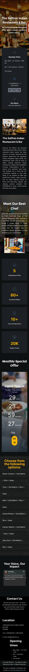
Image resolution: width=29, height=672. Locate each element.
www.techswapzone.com (18, 670)
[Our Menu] (14, 99)
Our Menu (14, 103)
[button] (3, 578)
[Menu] (26, 1)
